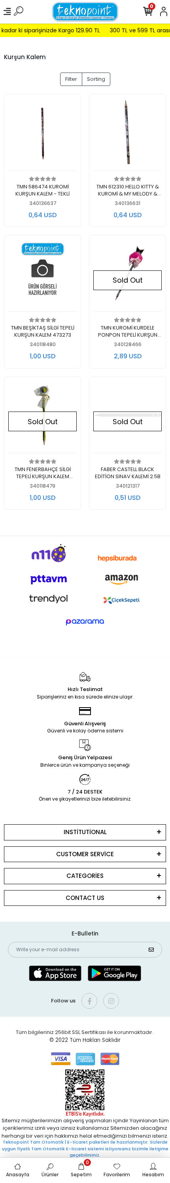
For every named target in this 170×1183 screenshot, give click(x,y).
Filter (71, 79)
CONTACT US (85, 898)
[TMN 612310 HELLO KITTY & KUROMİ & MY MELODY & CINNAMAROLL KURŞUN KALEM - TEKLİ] (127, 134)
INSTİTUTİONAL (85, 832)
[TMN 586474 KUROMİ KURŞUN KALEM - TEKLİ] (42, 134)
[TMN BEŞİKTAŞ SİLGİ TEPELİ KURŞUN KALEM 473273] (42, 275)
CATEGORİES (85, 876)
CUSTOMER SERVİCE (85, 854)
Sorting (96, 79)
